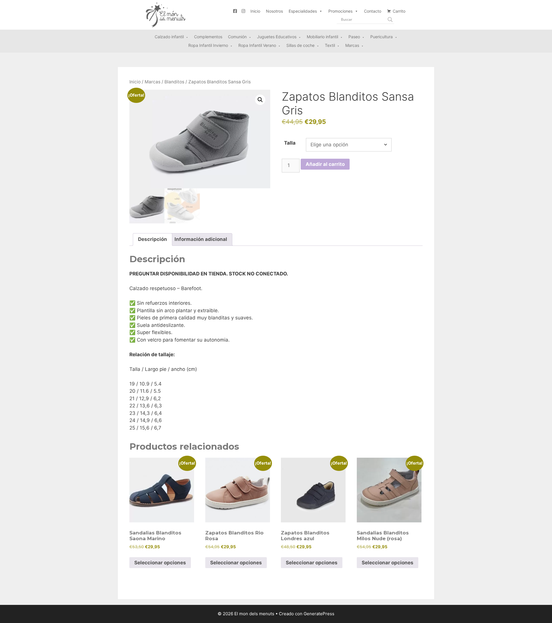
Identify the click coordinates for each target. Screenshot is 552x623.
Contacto (372, 11)
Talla (290, 143)
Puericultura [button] (381, 36)
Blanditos (174, 82)
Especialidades (303, 11)
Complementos (208, 36)
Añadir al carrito (325, 164)
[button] (260, 100)
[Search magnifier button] (390, 20)
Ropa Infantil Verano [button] (257, 45)
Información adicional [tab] (201, 239)
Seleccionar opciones (160, 563)
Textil (330, 45)
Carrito (399, 11)
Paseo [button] (354, 36)
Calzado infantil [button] (169, 36)
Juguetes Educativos (276, 36)
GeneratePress (319, 613)
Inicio (255, 11)
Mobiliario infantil (322, 36)
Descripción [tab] (152, 239)
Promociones (340, 11)
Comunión (237, 36)
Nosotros (274, 11)
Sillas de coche (300, 45)
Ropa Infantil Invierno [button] (208, 45)
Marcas (352, 45)
